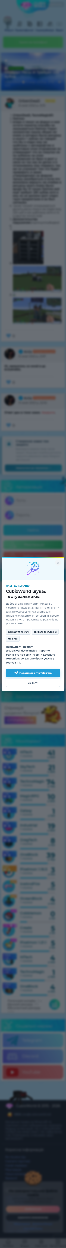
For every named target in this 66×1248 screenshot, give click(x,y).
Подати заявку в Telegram (35, 672)
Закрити (33, 682)
